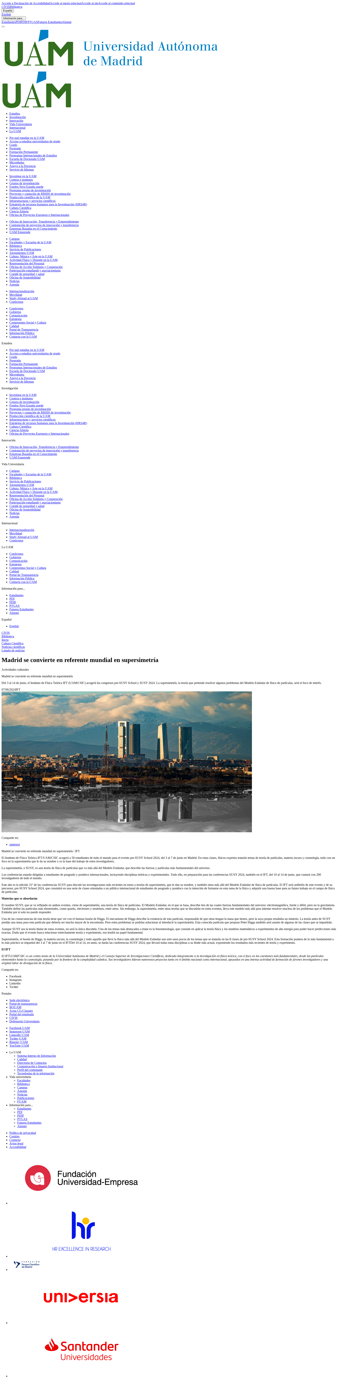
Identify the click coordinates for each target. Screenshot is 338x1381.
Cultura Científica (20, 208)
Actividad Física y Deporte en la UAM (33, 260)
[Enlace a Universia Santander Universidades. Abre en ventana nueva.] (81, 1376)
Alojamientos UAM (21, 253)
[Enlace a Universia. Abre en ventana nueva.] (81, 1322)
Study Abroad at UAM (23, 298)
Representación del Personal (26, 263)
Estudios (14, 113)
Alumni (66, 22)
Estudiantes (9, 22)
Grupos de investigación (24, 183)
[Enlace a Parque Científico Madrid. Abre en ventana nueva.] (26, 1269)
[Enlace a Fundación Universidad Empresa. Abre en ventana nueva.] (81, 1203)
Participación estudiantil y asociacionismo (35, 270)
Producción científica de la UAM (29, 197)
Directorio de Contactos (32, 1062)
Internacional (17, 127)
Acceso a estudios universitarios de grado (34, 141)
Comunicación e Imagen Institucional (40, 1066)
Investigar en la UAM (22, 176)
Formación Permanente (23, 152)
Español (7, 10)
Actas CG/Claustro (21, 1010)
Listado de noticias (13, 650)
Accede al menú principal (65, 3)
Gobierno (15, 312)
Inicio (5, 639)
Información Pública (21, 333)
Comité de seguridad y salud (26, 274)
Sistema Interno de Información (36, 1055)
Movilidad (15, 294)
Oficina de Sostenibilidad (24, 277)
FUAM (21, 1101)
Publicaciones (25, 1098)
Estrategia (15, 319)
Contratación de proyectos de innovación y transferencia (44, 225)
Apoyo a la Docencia (22, 166)
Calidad (14, 326)
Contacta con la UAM (23, 336)
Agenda (14, 284)
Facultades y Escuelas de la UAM (30, 242)
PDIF (24, 22)
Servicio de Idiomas (21, 169)
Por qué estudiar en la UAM (26, 137)
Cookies (14, 1136)
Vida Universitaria (20, 124)
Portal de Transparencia (23, 329)
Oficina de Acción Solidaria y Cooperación (36, 267)
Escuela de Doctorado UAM (27, 159)
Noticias (14, 281)
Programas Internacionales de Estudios (33, 155)
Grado (13, 145)
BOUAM (15, 1007)
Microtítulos (16, 162)
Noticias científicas (13, 647)
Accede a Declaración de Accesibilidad (26, 3)
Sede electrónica (19, 1000)
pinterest (14, 844)
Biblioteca (16, 6)
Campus (14, 238)
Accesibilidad (17, 1147)
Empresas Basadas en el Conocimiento (33, 228)
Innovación (16, 120)
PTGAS (33, 22)
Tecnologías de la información (35, 1073)
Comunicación (18, 315)
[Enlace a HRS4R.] (81, 1256)
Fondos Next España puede (26, 186)
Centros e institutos (21, 179)
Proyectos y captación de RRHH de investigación (40, 193)
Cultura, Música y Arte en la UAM (30, 256)
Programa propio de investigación (30, 190)
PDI (18, 22)
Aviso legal (16, 1143)
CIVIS (6, 6)
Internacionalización (21, 291)
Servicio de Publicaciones (25, 249)
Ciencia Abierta (19, 211)
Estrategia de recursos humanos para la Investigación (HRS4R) (48, 204)
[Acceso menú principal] (3, 26)
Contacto (15, 1140)
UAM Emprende (19, 232)
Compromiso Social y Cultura (27, 322)
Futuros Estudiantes (50, 22)
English (6, 14)
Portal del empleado (21, 1014)
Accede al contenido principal (116, 3)
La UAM (15, 131)
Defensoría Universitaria (24, 1021)
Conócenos (16, 301)
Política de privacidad (22, 1132)
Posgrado (15, 148)
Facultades (23, 1080)
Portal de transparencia (23, 1003)
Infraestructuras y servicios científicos (32, 200)
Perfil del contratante (30, 1070)
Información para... (13, 18)
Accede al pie (89, 3)
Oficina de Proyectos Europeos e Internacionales (39, 215)
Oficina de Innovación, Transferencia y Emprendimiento (44, 221)
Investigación (17, 117)
